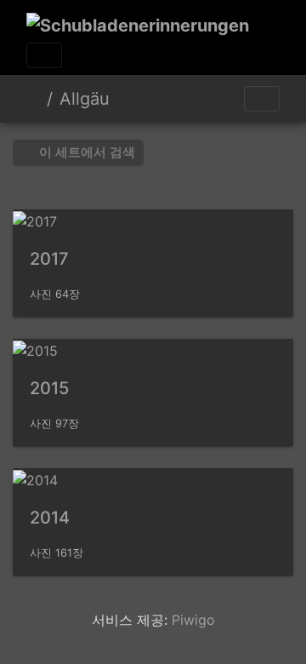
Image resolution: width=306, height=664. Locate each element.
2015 (49, 388)
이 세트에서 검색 (85, 152)
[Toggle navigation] (44, 55)
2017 (49, 259)
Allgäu (85, 99)
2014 (50, 517)
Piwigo (193, 619)
